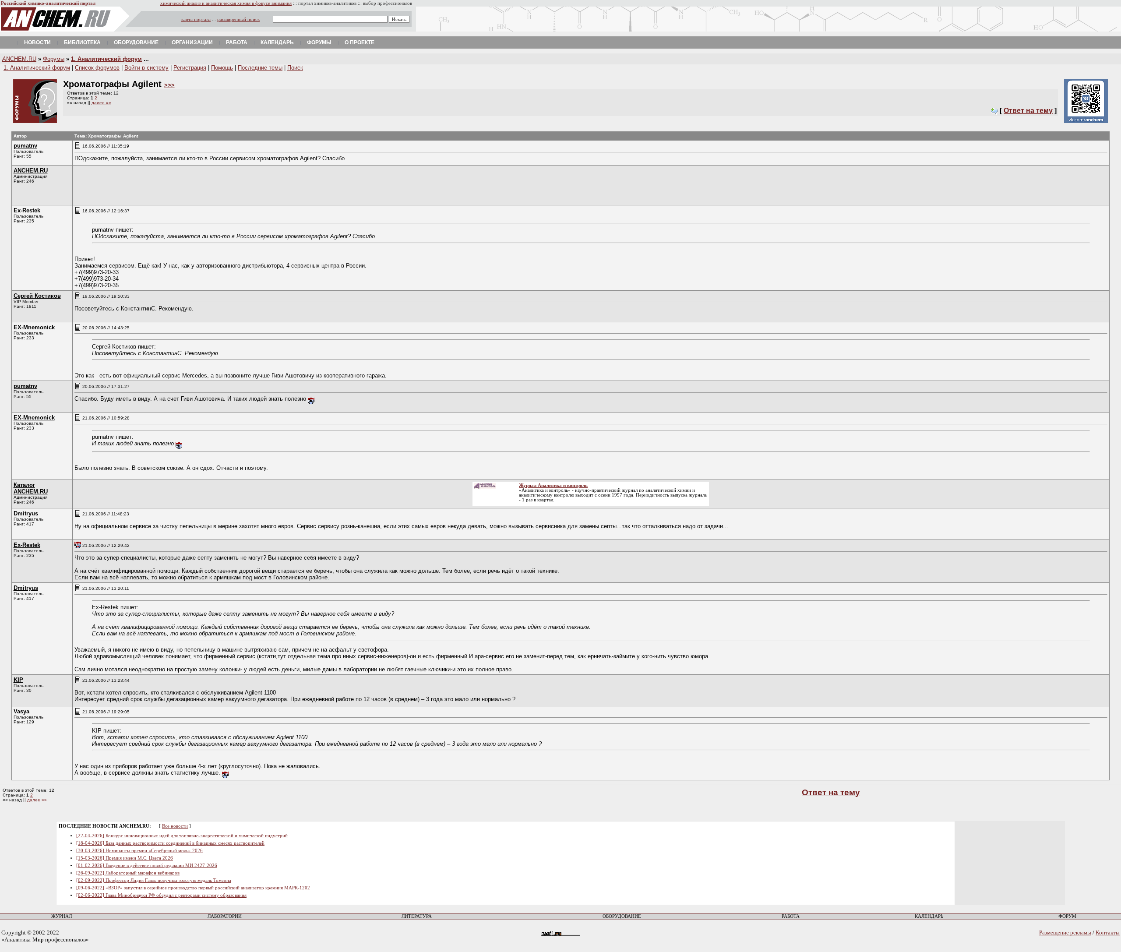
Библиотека (82, 42)
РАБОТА (791, 916)
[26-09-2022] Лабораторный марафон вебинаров (128, 873)
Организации (192, 42)
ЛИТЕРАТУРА (417, 916)
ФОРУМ (1067, 916)
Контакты (1108, 932)
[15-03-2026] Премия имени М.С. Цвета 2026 (124, 858)
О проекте (359, 42)
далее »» (101, 102)
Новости (37, 42)
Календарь (277, 42)
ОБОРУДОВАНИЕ (622, 916)
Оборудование (136, 42)
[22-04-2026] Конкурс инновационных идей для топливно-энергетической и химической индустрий (182, 835)
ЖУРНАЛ (61, 916)
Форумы (319, 42)
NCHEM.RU (19, 59)
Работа (236, 42)
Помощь (222, 67)
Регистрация (189, 67)
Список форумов (97, 67)
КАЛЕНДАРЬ (929, 916)
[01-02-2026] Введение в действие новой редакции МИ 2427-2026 (146, 865)
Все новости (175, 826)
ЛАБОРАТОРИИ (225, 916)
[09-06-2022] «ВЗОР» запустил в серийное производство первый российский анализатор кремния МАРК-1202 (193, 887)
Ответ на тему (1028, 110)
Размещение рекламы (1065, 932)
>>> (169, 85)
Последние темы (260, 67)
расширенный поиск (238, 19)
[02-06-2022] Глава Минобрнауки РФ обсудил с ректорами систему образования (161, 895)
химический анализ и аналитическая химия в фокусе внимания (226, 3)
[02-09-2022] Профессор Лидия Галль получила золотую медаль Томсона (153, 880)
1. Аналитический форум (106, 59)
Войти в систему (146, 67)
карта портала (196, 19)
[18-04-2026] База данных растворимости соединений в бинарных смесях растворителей (170, 843)
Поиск (295, 67)
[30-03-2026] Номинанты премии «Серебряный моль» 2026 (139, 850)
